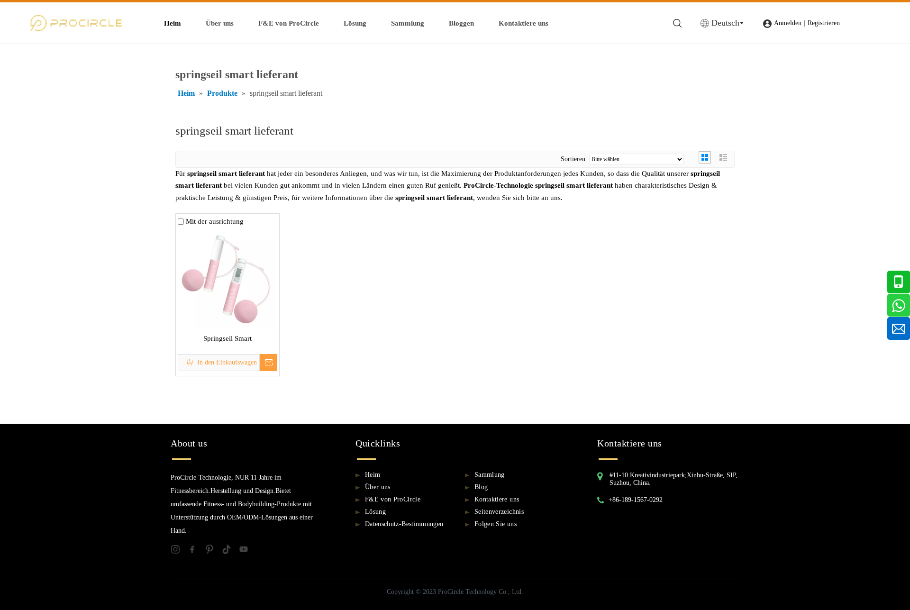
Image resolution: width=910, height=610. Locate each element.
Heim (172, 23)
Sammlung (407, 23)
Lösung (355, 23)
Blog (481, 487)
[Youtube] (246, 551)
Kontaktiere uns (523, 23)
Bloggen (461, 23)
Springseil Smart (227, 338)
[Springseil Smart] (227, 277)
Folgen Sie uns (495, 524)
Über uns (220, 23)
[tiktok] (230, 551)
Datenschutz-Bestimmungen (404, 524)
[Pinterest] (213, 551)
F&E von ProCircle (288, 23)
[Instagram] (179, 551)
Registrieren (824, 23)
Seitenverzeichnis (499, 511)
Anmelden (787, 23)
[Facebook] (196, 551)
